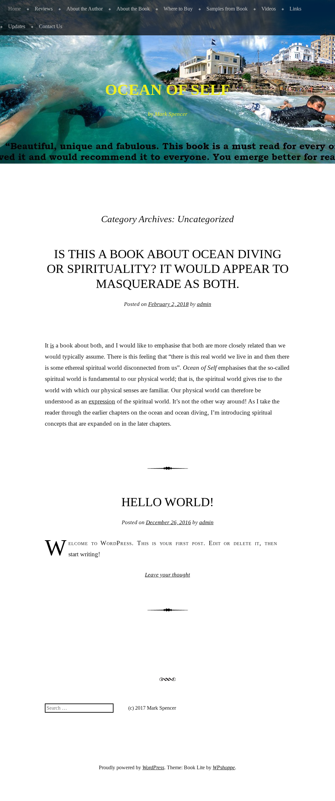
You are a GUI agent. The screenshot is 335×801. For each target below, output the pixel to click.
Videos (268, 8)
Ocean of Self (167, 89)
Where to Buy (178, 8)
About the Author (84, 8)
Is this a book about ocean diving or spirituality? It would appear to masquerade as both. (168, 269)
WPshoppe (224, 767)
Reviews (44, 8)
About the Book (133, 8)
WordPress (153, 767)
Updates (16, 26)
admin (204, 304)
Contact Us (50, 26)
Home (14, 8)
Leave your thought (167, 575)
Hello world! (167, 502)
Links (295, 8)
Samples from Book (227, 8)
